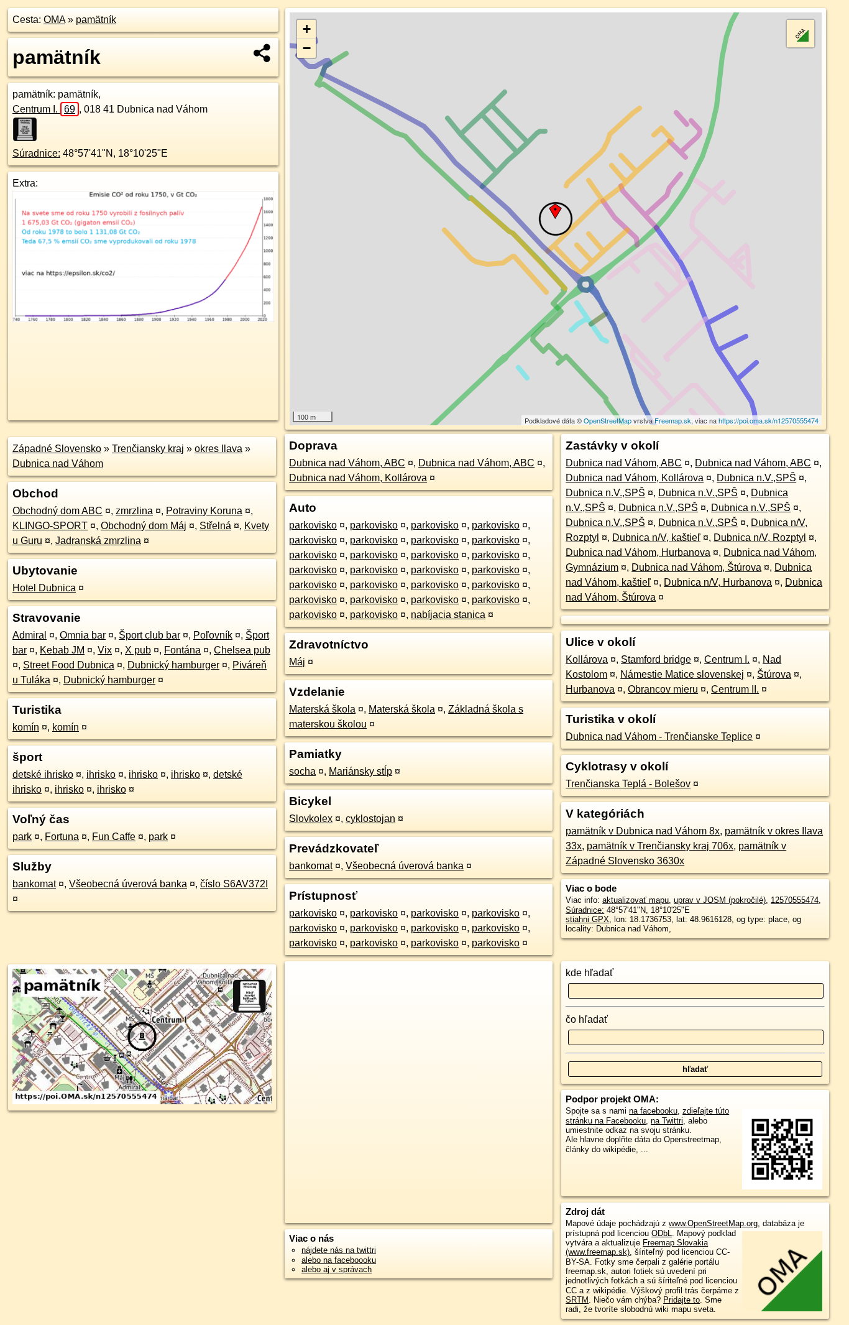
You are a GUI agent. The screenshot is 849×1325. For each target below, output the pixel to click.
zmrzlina (134, 511)
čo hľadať (587, 1019)
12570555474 (795, 900)
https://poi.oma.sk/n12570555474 (768, 420)
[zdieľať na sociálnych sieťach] (262, 53)
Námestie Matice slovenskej (682, 674)
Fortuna (62, 836)
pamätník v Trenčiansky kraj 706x (660, 846)
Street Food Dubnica (68, 665)
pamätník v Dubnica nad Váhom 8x (643, 831)
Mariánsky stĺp (360, 771)
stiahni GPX (587, 919)
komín (25, 727)
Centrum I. (43, 109)
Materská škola (322, 709)
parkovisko (313, 525)
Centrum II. (735, 689)
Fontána (182, 650)
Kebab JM (62, 650)
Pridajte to (681, 1299)
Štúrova (774, 674)
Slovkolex (311, 818)
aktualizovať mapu (635, 900)
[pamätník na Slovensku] (28, 129)
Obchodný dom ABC (57, 511)
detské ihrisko (42, 774)
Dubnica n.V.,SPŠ (756, 478)
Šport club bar (149, 635)
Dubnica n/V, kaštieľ (656, 537)
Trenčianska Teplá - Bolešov (628, 783)
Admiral (29, 635)
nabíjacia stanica (448, 614)
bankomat (34, 884)
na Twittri (667, 1120)
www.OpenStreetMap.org (713, 1223)
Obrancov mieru (663, 689)
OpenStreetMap (607, 420)
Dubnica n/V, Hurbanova (718, 582)
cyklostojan (370, 818)
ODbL (661, 1233)
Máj (297, 662)
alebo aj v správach (336, 1269)
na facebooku (653, 1110)
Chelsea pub (242, 650)
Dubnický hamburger (173, 665)
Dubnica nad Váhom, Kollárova (358, 478)
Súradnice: (36, 153)
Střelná (215, 525)
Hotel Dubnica (44, 588)
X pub (138, 650)
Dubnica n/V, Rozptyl (760, 537)
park (22, 836)
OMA (54, 19)
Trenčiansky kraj (148, 448)
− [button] (307, 48)
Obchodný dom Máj (143, 525)
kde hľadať (589, 972)
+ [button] (307, 29)
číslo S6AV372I (234, 884)
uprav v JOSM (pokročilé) (720, 900)
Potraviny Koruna (204, 511)
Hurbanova (590, 689)
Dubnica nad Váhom (57, 463)
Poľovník (212, 635)
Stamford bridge (656, 659)
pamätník (96, 19)
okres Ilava (218, 448)
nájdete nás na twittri (338, 1250)
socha (302, 771)
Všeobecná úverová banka (128, 884)
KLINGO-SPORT (50, 525)
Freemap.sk (672, 420)
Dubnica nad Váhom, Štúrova (696, 567)
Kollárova (587, 659)
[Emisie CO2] (143, 318)
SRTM (577, 1299)
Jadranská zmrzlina (98, 540)
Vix (105, 650)
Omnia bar (83, 635)
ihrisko (101, 774)
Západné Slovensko (56, 448)
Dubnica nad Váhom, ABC (347, 463)
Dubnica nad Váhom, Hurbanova (638, 552)
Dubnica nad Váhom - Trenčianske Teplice (659, 736)
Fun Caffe (113, 836)
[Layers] (800, 33)
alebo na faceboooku (338, 1260)
